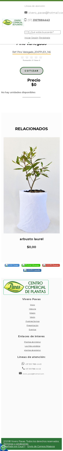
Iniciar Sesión (31, 37)
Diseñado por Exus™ (14, 446)
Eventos (32, 329)
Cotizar (32, 70)
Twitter (15, 265)
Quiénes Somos (32, 321)
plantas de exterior (32, 350)
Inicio (32, 305)
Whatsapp (35, 265)
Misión (32, 313)
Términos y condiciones (15, 443)
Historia (32, 309)
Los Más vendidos (32, 346)
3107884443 (41, 20)
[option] (31, 196)
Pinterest (55, 265)
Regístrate (44, 37)
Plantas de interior (32, 342)
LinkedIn (36, 270)
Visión (32, 317)
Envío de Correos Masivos (41, 446)
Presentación (32, 325)
